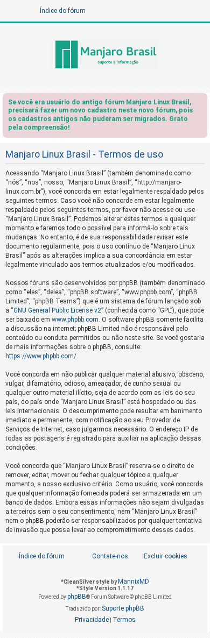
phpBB (76, 596)
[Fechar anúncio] (200, 104)
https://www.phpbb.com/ (40, 356)
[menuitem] (159, 556)
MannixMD (133, 581)
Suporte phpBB (123, 608)
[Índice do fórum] (105, 55)
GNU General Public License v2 (57, 310)
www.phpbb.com (75, 319)
